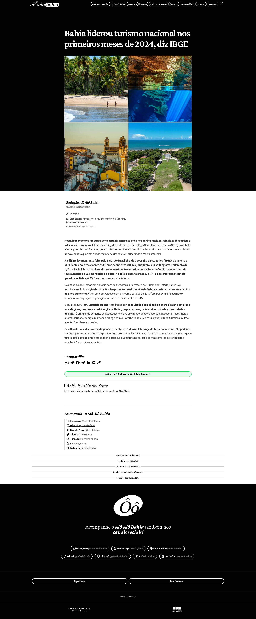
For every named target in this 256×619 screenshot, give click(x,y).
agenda (213, 3)
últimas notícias (100, 3)
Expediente (79, 581)
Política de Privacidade (128, 597)
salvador (132, 3)
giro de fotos (118, 3)
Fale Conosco (176, 581)
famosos (174, 3)
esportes (201, 3)
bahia (144, 3)
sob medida (187, 3)
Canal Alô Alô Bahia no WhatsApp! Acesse (128, 374)
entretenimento (158, 3)
